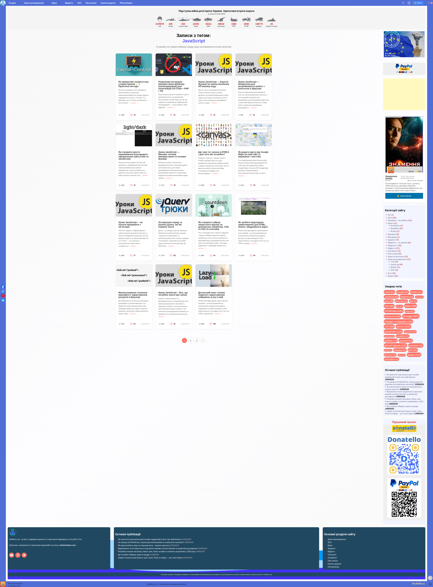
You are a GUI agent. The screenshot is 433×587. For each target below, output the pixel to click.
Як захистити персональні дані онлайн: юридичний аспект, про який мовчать (402, 375)
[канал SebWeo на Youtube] (12, 555)
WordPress (394, 310)
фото (412, 350)
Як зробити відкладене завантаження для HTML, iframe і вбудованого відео (253, 224)
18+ (389, 215)
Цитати (403, 326)
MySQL (394, 267)
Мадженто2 (393, 316)
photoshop (401, 301)
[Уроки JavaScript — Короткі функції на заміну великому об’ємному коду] (214, 64)
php (413, 301)
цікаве (414, 354)
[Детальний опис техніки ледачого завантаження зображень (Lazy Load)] (214, 275)
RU (429, 3)
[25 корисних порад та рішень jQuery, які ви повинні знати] (174, 205)
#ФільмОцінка (126, 3)
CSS (392, 261)
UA (431, 3)
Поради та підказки (398, 321)
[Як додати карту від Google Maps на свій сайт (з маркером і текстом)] (253, 135)
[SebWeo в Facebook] (18, 555)
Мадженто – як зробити (397, 242)
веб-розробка (389, 336)
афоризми (393, 331)
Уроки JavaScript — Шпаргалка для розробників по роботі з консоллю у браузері (251, 85)
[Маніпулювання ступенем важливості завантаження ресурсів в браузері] (134, 275)
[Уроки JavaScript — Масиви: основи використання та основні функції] (174, 135)
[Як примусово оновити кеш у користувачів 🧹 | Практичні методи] (134, 64)
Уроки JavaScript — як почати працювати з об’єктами (130, 224)
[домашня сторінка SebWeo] (3, 3)
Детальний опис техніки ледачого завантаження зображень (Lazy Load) (211, 294)
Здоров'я (391, 240)
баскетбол (410, 332)
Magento (406, 296)
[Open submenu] (18, 3)
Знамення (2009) (391, 177)
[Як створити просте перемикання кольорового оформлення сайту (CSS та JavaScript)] (134, 135)
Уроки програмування (34, 3)
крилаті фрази (396, 345)
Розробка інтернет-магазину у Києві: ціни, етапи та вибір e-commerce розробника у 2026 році (404, 401)
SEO (79, 3)
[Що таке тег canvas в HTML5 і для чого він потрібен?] (214, 135)
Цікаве (390, 276)
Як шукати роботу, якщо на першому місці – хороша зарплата (143, 545)
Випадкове (392, 237)
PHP (392, 270)
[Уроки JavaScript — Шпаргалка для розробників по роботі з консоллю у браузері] (253, 64)
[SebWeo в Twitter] (25, 555)
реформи (400, 350)
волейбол (402, 336)
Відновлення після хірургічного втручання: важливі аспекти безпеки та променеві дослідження (403, 394)
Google (402, 292)
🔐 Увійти (418, 3)
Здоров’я (331, 548)
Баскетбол (395, 225)
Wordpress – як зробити (397, 220)
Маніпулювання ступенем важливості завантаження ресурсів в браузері (132, 294)
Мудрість (69, 3)
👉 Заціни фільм (404, 196)
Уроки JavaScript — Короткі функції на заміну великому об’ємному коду (213, 84)
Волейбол (395, 228)
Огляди (411, 316)
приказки (416, 345)
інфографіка (391, 359)
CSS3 (390, 292)
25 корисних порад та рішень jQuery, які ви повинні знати (170, 224)
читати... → (134, 103)
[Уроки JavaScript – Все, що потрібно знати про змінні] (174, 275)
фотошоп (390, 355)
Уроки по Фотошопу (396, 256)
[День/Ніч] (409, 3)
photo (389, 301)
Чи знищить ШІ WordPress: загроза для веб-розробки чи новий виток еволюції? (404, 383)
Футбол (394, 231)
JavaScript (395, 264)
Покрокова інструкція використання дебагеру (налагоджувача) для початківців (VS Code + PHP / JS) (173, 86)
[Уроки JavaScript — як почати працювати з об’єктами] (134, 205)
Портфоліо (392, 251)
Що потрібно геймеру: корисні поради (402, 406)
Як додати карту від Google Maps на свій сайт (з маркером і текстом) (253, 154)
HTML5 (416, 292)
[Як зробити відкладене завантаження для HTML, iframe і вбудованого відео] (253, 205)
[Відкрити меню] (430, 584)
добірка (391, 340)
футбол (401, 355)
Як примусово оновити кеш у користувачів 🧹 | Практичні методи (133, 84)
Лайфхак (409, 311)
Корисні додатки (108, 3)
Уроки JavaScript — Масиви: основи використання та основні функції (172, 155)
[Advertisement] (404, 94)
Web (410, 305)
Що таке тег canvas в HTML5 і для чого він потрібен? (213, 153)
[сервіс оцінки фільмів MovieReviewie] (3, 584)
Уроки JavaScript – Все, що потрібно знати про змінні (173, 293)
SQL (399, 306)
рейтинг (388, 350)
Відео (54, 3)
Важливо (391, 234)
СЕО (389, 326)
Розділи (12, 3)
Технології (332, 554)
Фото (390, 273)
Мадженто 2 (393, 245)
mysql (419, 297)
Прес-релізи (91, 3)
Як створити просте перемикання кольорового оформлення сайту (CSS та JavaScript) (133, 155)
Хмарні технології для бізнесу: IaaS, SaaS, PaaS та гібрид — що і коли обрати (403, 412)
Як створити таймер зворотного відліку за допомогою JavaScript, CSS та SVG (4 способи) (213, 225)
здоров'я (405, 340)
